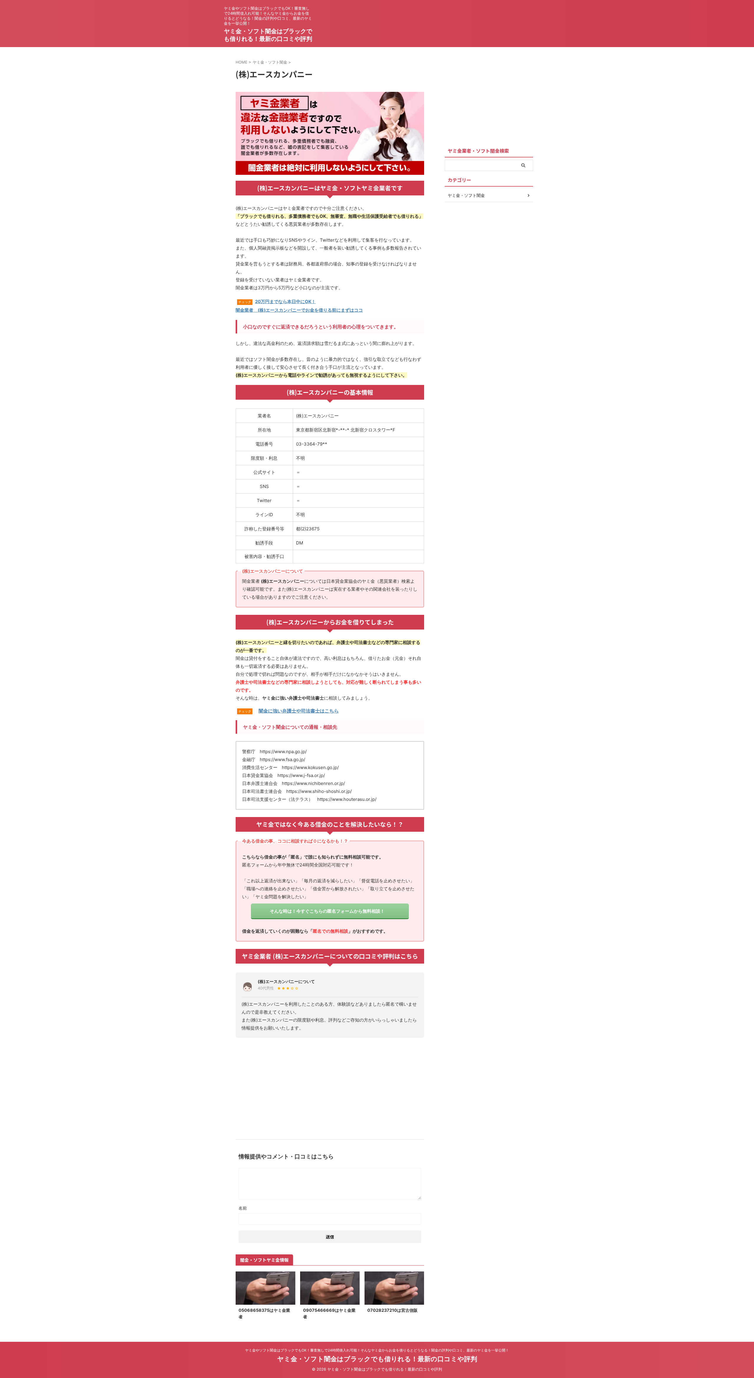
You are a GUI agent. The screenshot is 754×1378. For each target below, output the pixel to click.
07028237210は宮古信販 (392, 1310)
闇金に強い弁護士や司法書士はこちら (299, 711)
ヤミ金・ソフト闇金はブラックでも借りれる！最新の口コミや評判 (377, 1359)
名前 (243, 1208)
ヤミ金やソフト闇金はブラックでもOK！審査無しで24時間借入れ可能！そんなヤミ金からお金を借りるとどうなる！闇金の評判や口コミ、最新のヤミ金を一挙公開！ (377, 1350)
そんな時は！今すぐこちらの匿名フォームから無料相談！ (327, 911)
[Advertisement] (330, 1086)
